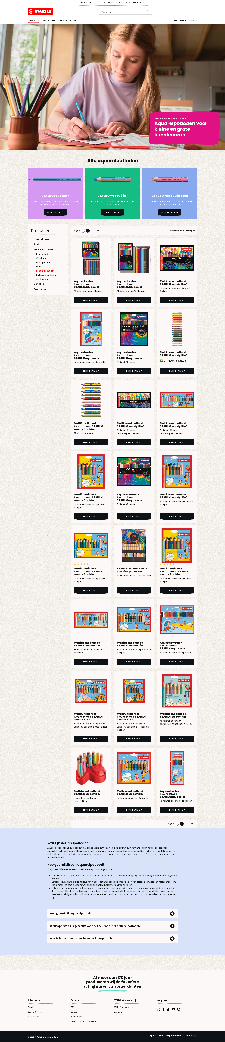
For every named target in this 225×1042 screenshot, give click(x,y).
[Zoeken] (148, 11)
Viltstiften (41, 258)
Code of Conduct (35, 1012)
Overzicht (118, 1012)
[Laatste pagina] (98, 231)
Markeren (39, 283)
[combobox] (125, 12)
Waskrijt (40, 266)
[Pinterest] (178, 1009)
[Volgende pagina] (93, 231)
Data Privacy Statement (169, 1035)
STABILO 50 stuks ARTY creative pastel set (132, 570)
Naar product (91, 300)
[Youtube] (173, 1009)
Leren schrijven (42, 239)
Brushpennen (43, 262)
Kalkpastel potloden (46, 274)
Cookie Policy (190, 1035)
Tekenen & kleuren (44, 249)
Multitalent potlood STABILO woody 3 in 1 (173, 282)
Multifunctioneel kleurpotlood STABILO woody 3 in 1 (88, 716)
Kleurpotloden (43, 254)
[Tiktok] (168, 1009)
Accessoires (40, 289)
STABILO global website (124, 1007)
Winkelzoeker (76, 1016)
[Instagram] (158, 1009)
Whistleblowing (34, 1016)
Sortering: (174, 230)
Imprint (152, 1035)
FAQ (72, 1007)
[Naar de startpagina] (41, 11)
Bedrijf (30, 1007)
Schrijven (38, 244)
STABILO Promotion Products (83, 1021)
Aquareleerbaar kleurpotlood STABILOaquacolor (86, 284)
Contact (74, 1012)
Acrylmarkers (42, 279)
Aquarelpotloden (46, 270)
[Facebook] (163, 1009)
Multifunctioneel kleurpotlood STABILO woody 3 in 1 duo (88, 426)
